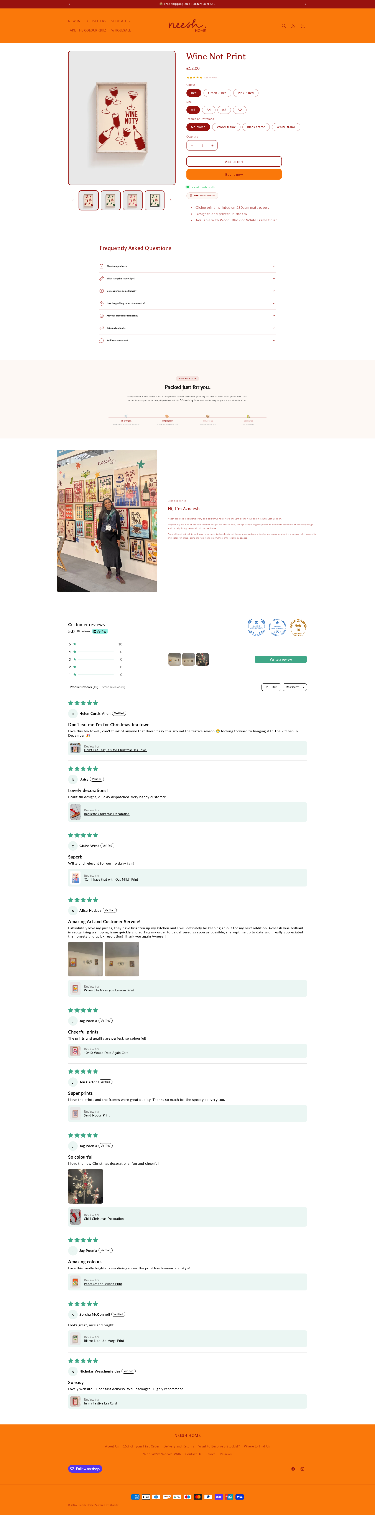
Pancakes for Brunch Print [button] (103, 1284)
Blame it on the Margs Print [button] (104, 1341)
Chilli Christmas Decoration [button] (104, 1219)
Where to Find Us (257, 1446)
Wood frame (226, 127)
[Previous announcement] (69, 4)
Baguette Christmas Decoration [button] (107, 814)
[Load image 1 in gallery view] (89, 200)
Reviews (226, 1454)
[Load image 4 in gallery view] (154, 200)
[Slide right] (171, 200)
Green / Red (217, 93)
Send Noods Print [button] (97, 1115)
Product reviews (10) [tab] (84, 687)
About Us (112, 1446)
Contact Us (193, 1454)
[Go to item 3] (202, 659)
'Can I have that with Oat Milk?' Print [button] (111, 879)
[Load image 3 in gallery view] (133, 200)
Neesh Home (86, 1504)
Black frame (256, 127)
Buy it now (234, 174)
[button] (121, 21)
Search (211, 1454)
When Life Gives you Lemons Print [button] (109, 990)
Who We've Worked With (162, 1454)
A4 (209, 110)
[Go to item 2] (188, 659)
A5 (193, 110)
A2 (240, 110)
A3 (224, 110)
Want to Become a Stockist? (219, 1446)
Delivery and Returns (178, 1446)
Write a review (281, 659)
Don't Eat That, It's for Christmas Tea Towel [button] (115, 750)
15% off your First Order (141, 1446)
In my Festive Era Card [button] (100, 1403)
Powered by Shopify (106, 1504)
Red (194, 93)
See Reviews (210, 77)
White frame (286, 127)
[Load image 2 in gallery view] (110, 200)
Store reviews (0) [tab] (113, 687)
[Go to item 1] (174, 659)
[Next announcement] (305, 4)
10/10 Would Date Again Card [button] (106, 1053)
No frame (198, 127)
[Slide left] (73, 200)
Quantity (192, 136)
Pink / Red (246, 93)
